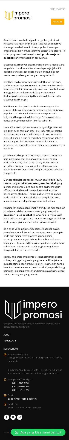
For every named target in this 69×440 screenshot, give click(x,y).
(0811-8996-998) (20, 386)
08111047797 (57, 9)
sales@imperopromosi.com (22, 398)
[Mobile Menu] (57, 22)
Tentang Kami (10, 340)
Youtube (13, 417)
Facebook (6, 417)
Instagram (19, 417)
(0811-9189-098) (20, 382)
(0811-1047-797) (20, 389)
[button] (38, 432)
